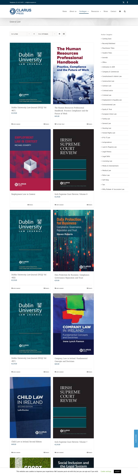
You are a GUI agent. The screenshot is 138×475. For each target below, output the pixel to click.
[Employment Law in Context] (30, 160)
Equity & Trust (107, 109)
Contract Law (106, 86)
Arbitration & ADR (108, 67)
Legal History (106, 152)
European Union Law (109, 114)
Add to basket (16, 124)
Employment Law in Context (23, 194)
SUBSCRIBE (136, 438)
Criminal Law (106, 95)
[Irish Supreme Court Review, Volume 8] (73, 160)
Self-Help (105, 180)
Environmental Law (108, 105)
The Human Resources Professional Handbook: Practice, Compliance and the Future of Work (71, 111)
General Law (106, 123)
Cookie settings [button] (106, 471)
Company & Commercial (110, 72)
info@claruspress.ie (30, 2)
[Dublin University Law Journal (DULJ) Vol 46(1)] (30, 73)
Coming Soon (106, 39)
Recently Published (108, 43)
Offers (104, 62)
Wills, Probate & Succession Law (113, 189)
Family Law (106, 119)
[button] (125, 11)
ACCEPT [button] (117, 471)
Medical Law (106, 170)
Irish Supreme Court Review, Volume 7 (71, 442)
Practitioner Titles (108, 48)
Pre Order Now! (60, 124)
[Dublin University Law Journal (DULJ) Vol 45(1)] (30, 324)
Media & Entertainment (110, 166)
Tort (103, 185)
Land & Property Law (109, 147)
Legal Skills (106, 156)
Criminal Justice (107, 90)
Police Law (106, 175)
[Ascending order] (34, 34)
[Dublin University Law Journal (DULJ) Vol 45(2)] (30, 240)
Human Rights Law (108, 133)
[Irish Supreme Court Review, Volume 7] (73, 407)
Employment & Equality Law (112, 100)
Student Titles (107, 53)
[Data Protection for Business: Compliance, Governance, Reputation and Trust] (73, 240)
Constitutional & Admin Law (112, 76)
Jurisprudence (107, 142)
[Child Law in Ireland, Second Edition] (30, 407)
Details (47, 124)
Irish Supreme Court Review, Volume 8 (71, 194)
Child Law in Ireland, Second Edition (26, 441)
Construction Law (108, 81)
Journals (105, 57)
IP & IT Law (106, 138)
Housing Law (106, 128)
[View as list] (64, 34)
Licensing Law (107, 161)
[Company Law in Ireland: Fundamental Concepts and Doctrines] (73, 324)
